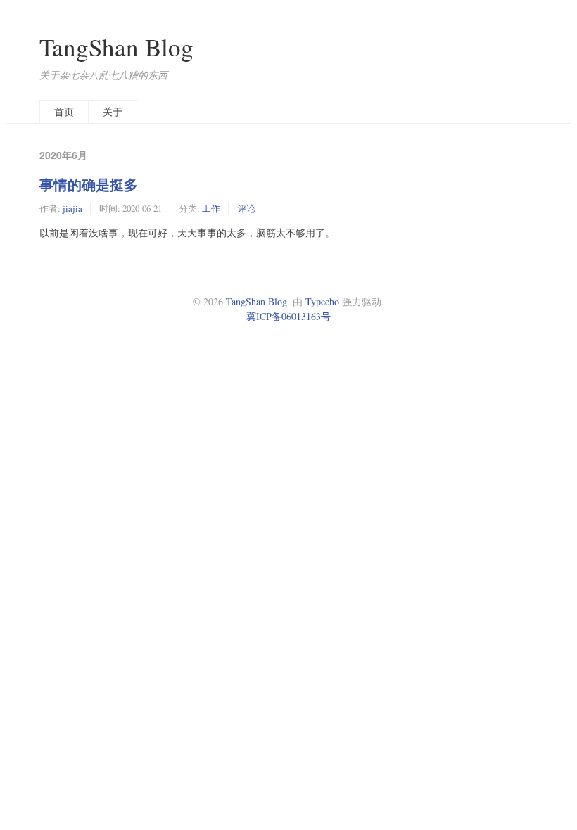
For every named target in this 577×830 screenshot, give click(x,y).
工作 (211, 208)
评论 (246, 208)
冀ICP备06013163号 (288, 316)
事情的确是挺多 (88, 184)
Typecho (322, 301)
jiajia (72, 208)
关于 (112, 111)
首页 (64, 111)
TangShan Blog (116, 46)
